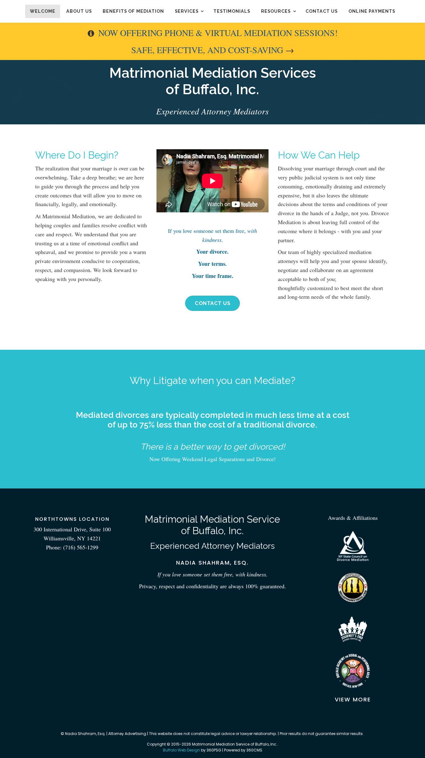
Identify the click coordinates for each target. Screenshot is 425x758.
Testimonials (231, 11)
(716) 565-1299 (80, 547)
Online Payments (371, 11)
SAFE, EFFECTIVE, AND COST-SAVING (207, 50)
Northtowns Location (72, 519)
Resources (276, 11)
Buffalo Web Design (181, 750)
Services (186, 11)
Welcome (42, 11)
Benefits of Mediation (133, 11)
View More (353, 699)
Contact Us (322, 11)
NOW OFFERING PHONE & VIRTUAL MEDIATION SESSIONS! (218, 33)
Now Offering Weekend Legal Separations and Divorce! (212, 459)
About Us (79, 11)
